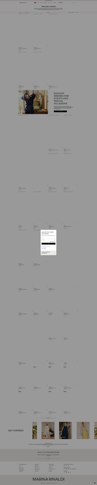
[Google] (42, 248)
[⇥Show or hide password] (54, 240)
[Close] (55, 231)
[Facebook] (45, 248)
